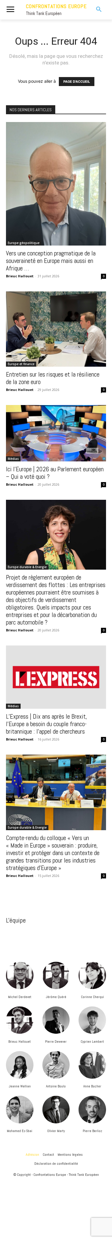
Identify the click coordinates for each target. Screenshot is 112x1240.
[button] (96, 9)
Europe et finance (21, 364)
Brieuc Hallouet (19, 1041)
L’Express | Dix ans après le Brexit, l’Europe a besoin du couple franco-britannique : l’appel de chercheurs (46, 723)
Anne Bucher (92, 1086)
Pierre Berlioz (92, 1131)
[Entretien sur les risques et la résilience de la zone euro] (56, 329)
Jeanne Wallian (20, 1086)
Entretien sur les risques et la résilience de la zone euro (52, 378)
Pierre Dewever (56, 1041)
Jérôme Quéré (56, 997)
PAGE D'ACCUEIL (76, 81)
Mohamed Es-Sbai (19, 1131)
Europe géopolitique (23, 243)
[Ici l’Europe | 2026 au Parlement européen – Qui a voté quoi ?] (56, 433)
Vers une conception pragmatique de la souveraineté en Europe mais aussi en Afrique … (51, 260)
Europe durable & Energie (27, 567)
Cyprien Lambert (92, 1041)
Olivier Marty (56, 1131)
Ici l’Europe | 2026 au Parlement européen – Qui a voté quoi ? (55, 473)
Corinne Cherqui (92, 997)
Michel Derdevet (19, 997)
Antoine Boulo (56, 1086)
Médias (13, 459)
